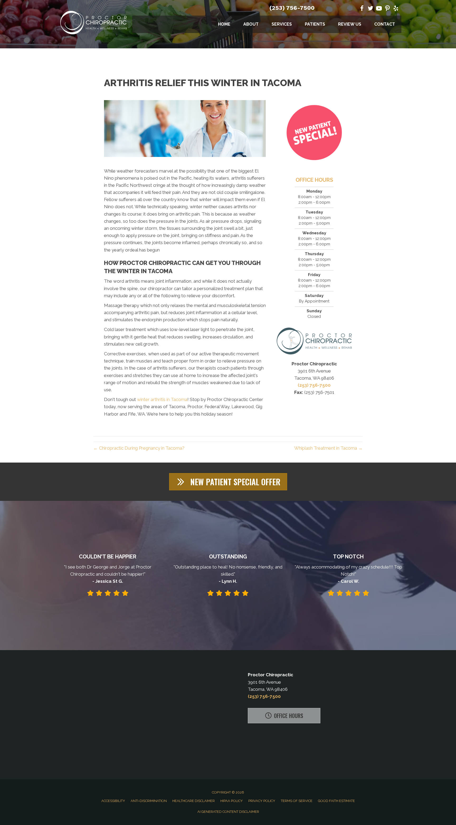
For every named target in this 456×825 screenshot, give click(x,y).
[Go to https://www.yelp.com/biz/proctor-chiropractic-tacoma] (396, 9)
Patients (315, 24)
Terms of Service (296, 801)
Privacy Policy (261, 801)
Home (224, 24)
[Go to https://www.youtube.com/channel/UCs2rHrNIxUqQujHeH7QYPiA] (379, 9)
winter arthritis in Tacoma (162, 399)
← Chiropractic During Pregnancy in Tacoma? (138, 448)
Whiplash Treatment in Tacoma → (328, 448)
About (251, 24)
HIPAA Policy (231, 801)
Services (282, 24)
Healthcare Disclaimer (193, 801)
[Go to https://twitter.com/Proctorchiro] (370, 9)
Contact (384, 24)
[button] (228, 481)
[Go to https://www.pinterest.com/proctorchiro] (387, 9)
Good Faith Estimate (336, 801)
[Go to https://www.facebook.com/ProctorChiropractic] (362, 9)
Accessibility (113, 801)
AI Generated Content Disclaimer (228, 812)
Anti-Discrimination (149, 801)
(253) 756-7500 (292, 7)
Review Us (349, 24)
